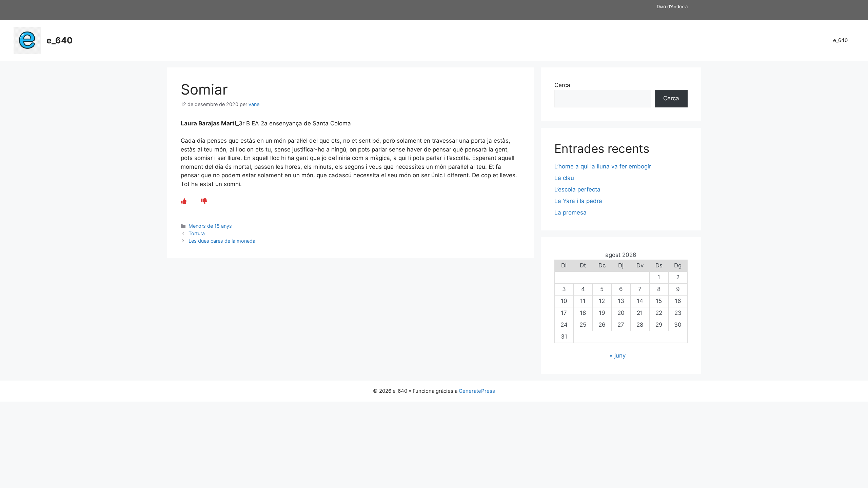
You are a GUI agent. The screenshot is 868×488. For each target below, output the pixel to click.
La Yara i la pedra (578, 201)
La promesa (570, 212)
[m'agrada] (183, 201)
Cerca (562, 85)
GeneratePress (477, 391)
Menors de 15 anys (210, 226)
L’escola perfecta (577, 189)
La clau (564, 178)
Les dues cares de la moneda (222, 241)
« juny (618, 355)
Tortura (197, 233)
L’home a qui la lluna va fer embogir (602, 166)
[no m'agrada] (204, 201)
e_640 (59, 40)
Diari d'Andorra (672, 6)
